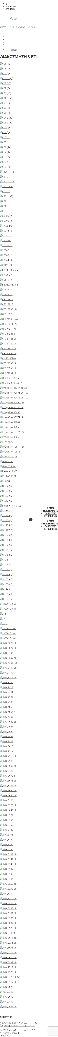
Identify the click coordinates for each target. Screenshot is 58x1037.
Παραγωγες (51, 513)
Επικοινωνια (50, 516)
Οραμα (50, 508)
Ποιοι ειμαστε (50, 510)
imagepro (11, 6)
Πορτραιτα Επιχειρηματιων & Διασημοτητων (22, 1024)
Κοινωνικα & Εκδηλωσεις (13, 1022)
